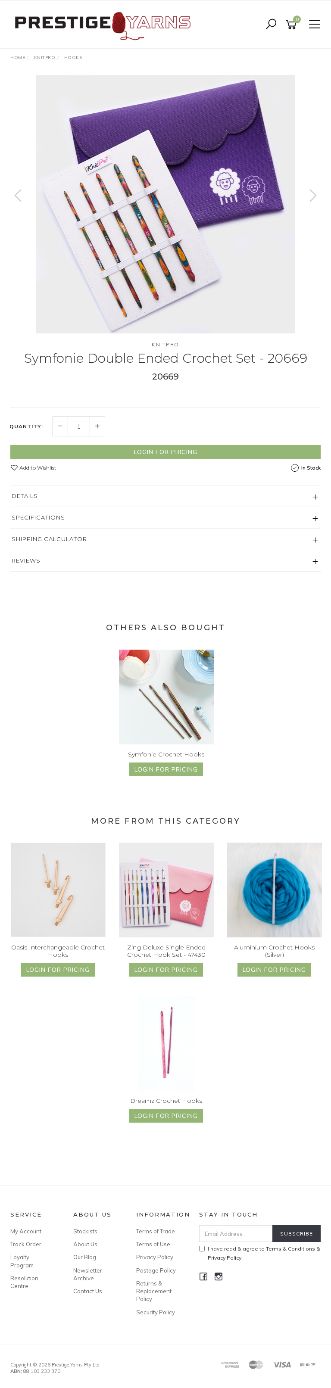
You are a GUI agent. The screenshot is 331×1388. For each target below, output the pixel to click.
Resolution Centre (24, 1282)
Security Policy (155, 1312)
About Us (85, 1244)
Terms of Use (153, 1244)
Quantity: (26, 426)
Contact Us (87, 1291)
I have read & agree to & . (264, 1253)
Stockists (85, 1231)
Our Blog (84, 1257)
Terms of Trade (155, 1231)
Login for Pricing (165, 452)
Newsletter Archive (87, 1274)
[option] (165, 204)
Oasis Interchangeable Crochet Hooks (58, 951)
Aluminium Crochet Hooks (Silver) (274, 951)
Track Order (25, 1244)
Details (25, 495)
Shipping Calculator (49, 538)
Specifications (38, 517)
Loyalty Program (22, 1261)
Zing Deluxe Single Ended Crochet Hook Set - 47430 (166, 951)
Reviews (26, 560)
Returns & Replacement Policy (154, 1291)
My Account (25, 1231)
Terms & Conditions (290, 1248)
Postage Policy (156, 1270)
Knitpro (165, 344)
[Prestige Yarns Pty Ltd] (102, 24)
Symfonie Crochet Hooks (166, 754)
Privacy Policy (154, 1257)
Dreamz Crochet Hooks (166, 1101)
